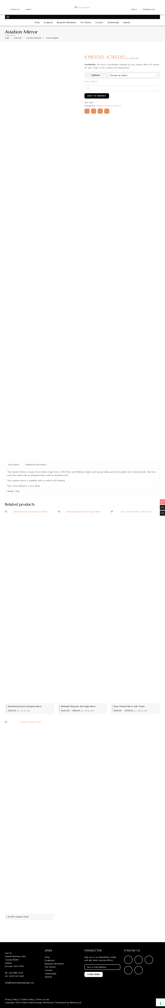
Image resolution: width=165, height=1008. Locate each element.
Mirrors (117, 105)
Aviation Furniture (33, 38)
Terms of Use (42, 999)
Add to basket (96, 95)
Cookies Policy (27, 999)
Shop (37, 22)
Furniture (18, 38)
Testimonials (113, 22)
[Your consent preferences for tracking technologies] (160, 1003)
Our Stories (85, 22)
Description (13, 464)
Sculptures (50, 960)
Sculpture (48, 22)
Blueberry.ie (75, 1002)
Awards (126, 22)
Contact (99, 22)
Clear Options (91, 81)
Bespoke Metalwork (66, 22)
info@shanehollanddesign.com (19, 982)
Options (95, 75)
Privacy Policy (11, 999)
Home (7, 38)
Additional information (35, 464)
